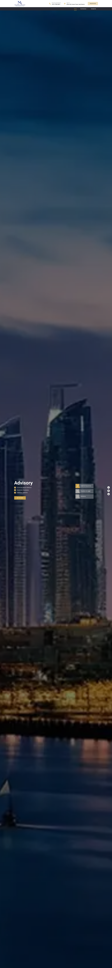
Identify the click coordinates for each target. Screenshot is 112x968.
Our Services (83, 8)
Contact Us (93, 8)
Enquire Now (93, 3)
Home (75, 8)
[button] (84, 486)
